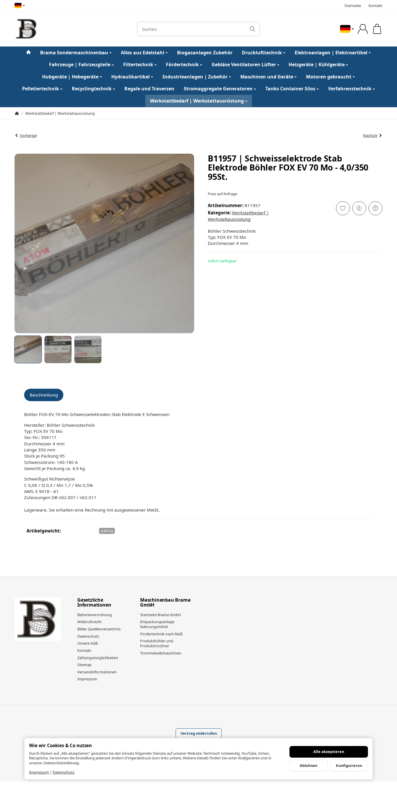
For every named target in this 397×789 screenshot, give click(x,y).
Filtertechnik (138, 65)
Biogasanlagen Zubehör (205, 52)
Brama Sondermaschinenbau (74, 52)
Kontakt (375, 5)
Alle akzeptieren (328, 751)
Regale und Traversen (149, 89)
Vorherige (28, 135)
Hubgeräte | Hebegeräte (70, 76)
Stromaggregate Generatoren (218, 89)
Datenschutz (63, 772)
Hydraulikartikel (130, 76)
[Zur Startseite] (70, 29)
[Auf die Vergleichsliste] (359, 208)
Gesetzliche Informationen (94, 603)
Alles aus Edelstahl (142, 52)
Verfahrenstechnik (349, 89)
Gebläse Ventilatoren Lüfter (244, 65)
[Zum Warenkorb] (377, 29)
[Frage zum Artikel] (375, 208)
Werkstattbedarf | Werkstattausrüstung (197, 101)
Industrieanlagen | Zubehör (195, 76)
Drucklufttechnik (262, 52)
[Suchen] (252, 29)
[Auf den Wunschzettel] (343, 208)
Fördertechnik (182, 65)
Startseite (352, 5)
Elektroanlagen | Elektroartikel (331, 52)
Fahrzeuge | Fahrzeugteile (79, 65)
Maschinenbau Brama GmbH (165, 603)
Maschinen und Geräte (266, 76)
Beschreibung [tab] (44, 395)
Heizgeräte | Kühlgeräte (317, 65)
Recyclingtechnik (92, 89)
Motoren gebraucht (328, 76)
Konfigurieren (349, 765)
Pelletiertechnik (40, 89)
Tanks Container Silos (290, 89)
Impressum (39, 772)
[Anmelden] (362, 29)
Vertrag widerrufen (198, 733)
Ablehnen (308, 765)
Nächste (370, 135)
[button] (28, 349)
